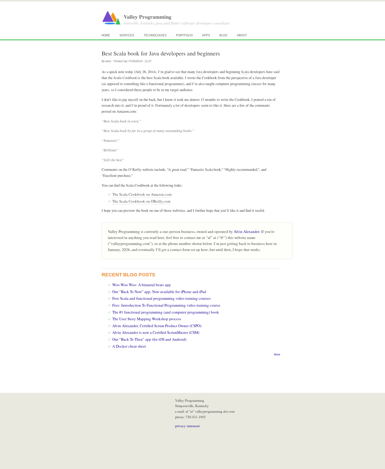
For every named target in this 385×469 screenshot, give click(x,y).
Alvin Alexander (246, 231)
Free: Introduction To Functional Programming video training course (166, 305)
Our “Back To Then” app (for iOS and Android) (149, 339)
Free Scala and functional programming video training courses (161, 298)
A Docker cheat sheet (129, 346)
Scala (245, 71)
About (242, 35)
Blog (223, 35)
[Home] (111, 18)
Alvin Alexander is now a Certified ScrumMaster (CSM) (155, 332)
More (277, 354)
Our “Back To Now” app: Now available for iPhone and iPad (159, 291)
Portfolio (184, 35)
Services (126, 35)
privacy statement (187, 426)
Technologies (155, 35)
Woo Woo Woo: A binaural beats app (141, 284)
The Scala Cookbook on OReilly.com (141, 201)
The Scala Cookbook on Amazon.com (142, 194)
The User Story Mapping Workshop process (146, 318)
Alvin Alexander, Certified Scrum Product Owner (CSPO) (156, 325)
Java (199, 71)
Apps (206, 35)
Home (105, 35)
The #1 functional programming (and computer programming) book (165, 312)
